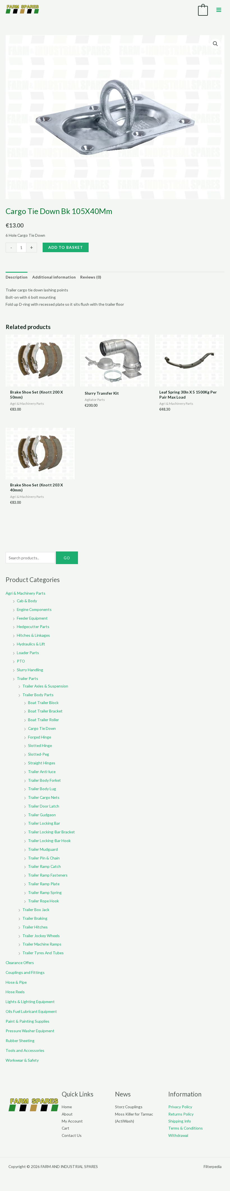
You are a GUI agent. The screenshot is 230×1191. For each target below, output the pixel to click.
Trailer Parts (27, 678)
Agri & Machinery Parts (25, 593)
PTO (21, 661)
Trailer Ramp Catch (44, 866)
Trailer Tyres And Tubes (43, 952)
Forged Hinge (39, 737)
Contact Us (72, 1135)
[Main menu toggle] (218, 9)
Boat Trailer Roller (43, 719)
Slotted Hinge (40, 745)
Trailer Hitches (35, 927)
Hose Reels (15, 991)
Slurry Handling (30, 669)
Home (67, 1106)
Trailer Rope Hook (43, 900)
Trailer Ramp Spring (45, 892)
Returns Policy (181, 1114)
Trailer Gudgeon (42, 814)
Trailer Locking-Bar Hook (49, 840)
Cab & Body (27, 600)
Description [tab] (16, 277)
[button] (215, 44)
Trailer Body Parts (38, 694)
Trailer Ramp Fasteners (48, 875)
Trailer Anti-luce (42, 771)
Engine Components (34, 609)
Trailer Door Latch (43, 806)
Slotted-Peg (38, 754)
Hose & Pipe (16, 982)
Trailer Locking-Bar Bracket (51, 831)
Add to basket (65, 247)
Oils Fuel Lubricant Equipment (31, 1011)
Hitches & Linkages (33, 635)
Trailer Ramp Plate (43, 883)
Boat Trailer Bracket (45, 711)
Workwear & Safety (22, 1060)
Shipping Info (179, 1121)
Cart (65, 1128)
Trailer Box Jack (35, 909)
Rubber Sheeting (20, 1040)
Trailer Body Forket (44, 780)
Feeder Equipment (32, 618)
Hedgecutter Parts (33, 626)
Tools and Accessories (25, 1050)
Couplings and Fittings (25, 972)
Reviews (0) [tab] (90, 277)
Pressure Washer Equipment (30, 1030)
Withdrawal (178, 1135)
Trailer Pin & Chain (44, 858)
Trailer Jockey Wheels (41, 935)
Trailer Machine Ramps (41, 944)
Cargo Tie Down (42, 728)
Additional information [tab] (54, 277)
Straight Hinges (41, 762)
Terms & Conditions (185, 1128)
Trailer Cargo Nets (43, 797)
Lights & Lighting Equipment (30, 1001)
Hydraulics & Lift (31, 644)
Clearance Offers (20, 962)
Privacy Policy (180, 1106)
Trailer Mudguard (43, 849)
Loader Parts (28, 652)
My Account (72, 1121)
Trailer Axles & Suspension (45, 686)
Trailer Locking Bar (44, 823)
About (67, 1114)
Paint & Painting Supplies (27, 1021)
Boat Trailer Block (43, 702)
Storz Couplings (128, 1106)
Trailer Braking (34, 918)
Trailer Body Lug (42, 788)
